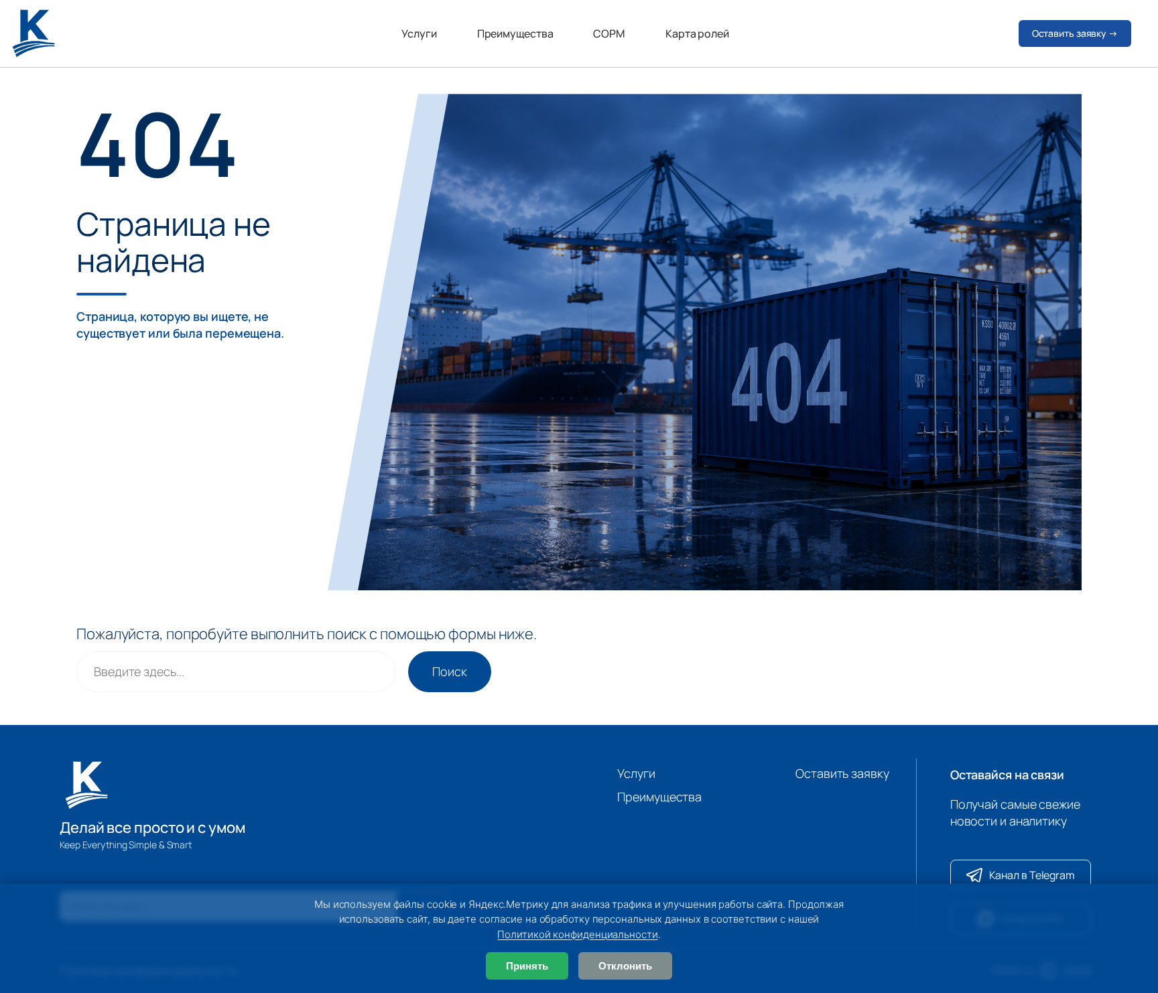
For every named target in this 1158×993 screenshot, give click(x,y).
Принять (527, 966)
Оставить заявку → (1075, 33)
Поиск (449, 671)
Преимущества (515, 33)
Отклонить (625, 966)
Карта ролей (697, 33)
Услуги (418, 33)
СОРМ (609, 33)
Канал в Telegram (1032, 875)
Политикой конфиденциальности (577, 934)
